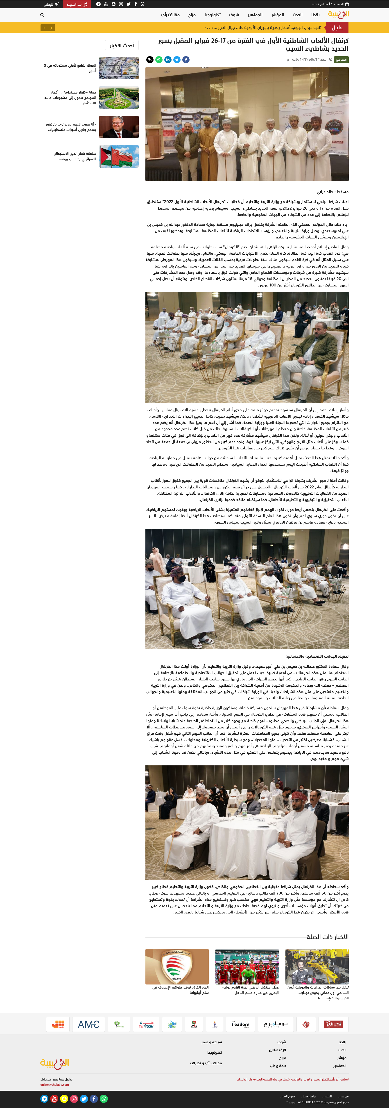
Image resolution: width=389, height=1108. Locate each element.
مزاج (192, 14)
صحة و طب (278, 1066)
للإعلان (49, 4)
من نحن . (343, 1096)
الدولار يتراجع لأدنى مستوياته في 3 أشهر (70, 68)
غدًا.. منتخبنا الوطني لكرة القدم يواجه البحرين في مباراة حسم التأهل (250, 990)
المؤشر (277, 14)
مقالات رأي (170, 14)
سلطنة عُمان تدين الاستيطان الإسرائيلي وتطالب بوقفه (269, 27)
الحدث (298, 14)
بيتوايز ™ (291, 1102)
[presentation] (51, 27)
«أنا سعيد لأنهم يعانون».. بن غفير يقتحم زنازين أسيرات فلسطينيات (71, 127)
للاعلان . (327, 1096)
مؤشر (341, 1058)
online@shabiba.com (54, 1085)
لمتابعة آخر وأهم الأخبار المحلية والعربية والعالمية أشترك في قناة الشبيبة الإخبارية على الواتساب (292, 1079)
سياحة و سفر (211, 1042)
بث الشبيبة (74, 4)
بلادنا (315, 14)
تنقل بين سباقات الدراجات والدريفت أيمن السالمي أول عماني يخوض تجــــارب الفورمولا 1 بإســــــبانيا (318, 993)
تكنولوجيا (213, 14)
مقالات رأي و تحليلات (206, 1063)
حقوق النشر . (287, 1096)
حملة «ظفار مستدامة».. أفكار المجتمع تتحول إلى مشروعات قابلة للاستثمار (70, 98)
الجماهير (255, 14)
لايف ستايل (277, 1050)
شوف (234, 14)
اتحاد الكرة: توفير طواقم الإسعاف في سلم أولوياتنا (180, 990)
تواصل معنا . (308, 1096)
